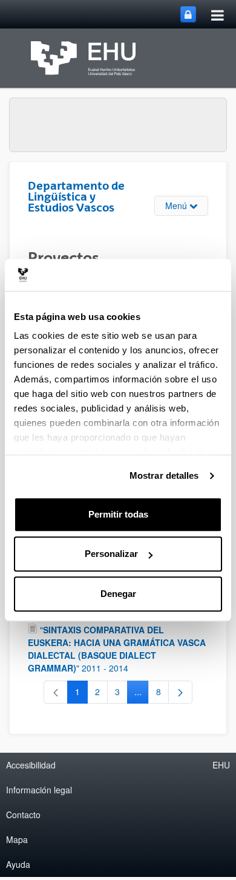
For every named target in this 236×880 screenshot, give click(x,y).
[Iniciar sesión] (188, 14)
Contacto (23, 814)
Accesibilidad (31, 765)
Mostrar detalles (164, 475)
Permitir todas (118, 514)
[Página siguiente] (180, 692)
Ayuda (18, 864)
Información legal (39, 790)
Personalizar (111, 553)
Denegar (118, 593)
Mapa (17, 839)
